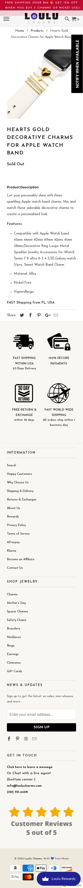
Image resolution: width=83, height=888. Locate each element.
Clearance (14, 662)
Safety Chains (16, 620)
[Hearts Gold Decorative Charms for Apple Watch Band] (41, 84)
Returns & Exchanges (21, 499)
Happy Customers (19, 474)
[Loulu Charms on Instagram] (26, 739)
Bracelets (13, 628)
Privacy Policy (16, 525)
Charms (12, 594)
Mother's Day (16, 603)
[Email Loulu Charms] (34, 739)
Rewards (13, 516)
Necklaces (14, 637)
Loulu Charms (33, 858)
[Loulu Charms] (41, 15)
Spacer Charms (17, 611)
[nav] (6, 19)
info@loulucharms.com (24, 785)
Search (11, 465)
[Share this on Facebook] (29, 316)
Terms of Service (18, 533)
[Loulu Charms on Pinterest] (18, 739)
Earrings (13, 654)
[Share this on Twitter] (21, 316)
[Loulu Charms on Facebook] (9, 739)
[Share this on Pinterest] (38, 316)
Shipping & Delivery (20, 491)
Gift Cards (14, 671)
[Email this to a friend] (55, 316)
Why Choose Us (18, 482)
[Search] (67, 19)
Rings (11, 645)
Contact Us (15, 567)
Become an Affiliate (20, 559)
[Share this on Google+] (46, 316)
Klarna (11, 550)
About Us (13, 508)
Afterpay (13, 542)
